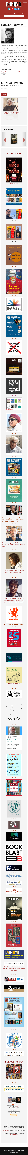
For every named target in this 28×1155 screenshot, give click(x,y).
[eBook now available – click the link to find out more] (14, 281)
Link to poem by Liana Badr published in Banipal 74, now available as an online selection (14, 572)
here (22, 1124)
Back (3, 74)
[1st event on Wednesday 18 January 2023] (14, 638)
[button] (4, 139)
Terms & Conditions (12, 1150)
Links (5, 1150)
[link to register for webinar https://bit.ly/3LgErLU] (14, 196)
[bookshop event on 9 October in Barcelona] (14, 232)
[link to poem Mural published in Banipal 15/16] (14, 588)
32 (17, 1106)
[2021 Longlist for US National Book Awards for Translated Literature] (14, 883)
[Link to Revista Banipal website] (14, 935)
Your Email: (4, 88)
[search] (22, 16)
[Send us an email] (9, 9)
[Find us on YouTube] (12, 9)
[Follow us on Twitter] (15, 9)
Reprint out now (14, 183)
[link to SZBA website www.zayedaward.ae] (14, 808)
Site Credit (21, 1150)
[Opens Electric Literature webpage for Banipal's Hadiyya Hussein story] (14, 1088)
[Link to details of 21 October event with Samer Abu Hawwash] (14, 214)
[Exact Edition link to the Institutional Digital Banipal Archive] (14, 1012)
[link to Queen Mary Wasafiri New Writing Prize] (14, 255)
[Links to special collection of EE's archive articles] (14, 964)
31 (16, 1106)
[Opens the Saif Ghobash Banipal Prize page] (14, 1040)
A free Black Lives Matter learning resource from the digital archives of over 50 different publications (14, 968)
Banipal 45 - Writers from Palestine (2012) (11, 72)
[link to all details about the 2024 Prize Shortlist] (14, 366)
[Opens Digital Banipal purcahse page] (14, 908)
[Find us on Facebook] (18, 9)
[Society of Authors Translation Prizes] (14, 988)
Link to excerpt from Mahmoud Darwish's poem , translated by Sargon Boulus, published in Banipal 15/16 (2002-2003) (14, 600)
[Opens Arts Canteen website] (14, 868)
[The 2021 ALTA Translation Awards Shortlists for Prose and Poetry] (14, 876)
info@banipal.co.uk (14, 1134)
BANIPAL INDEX (6, 1130)
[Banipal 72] (14, 138)
